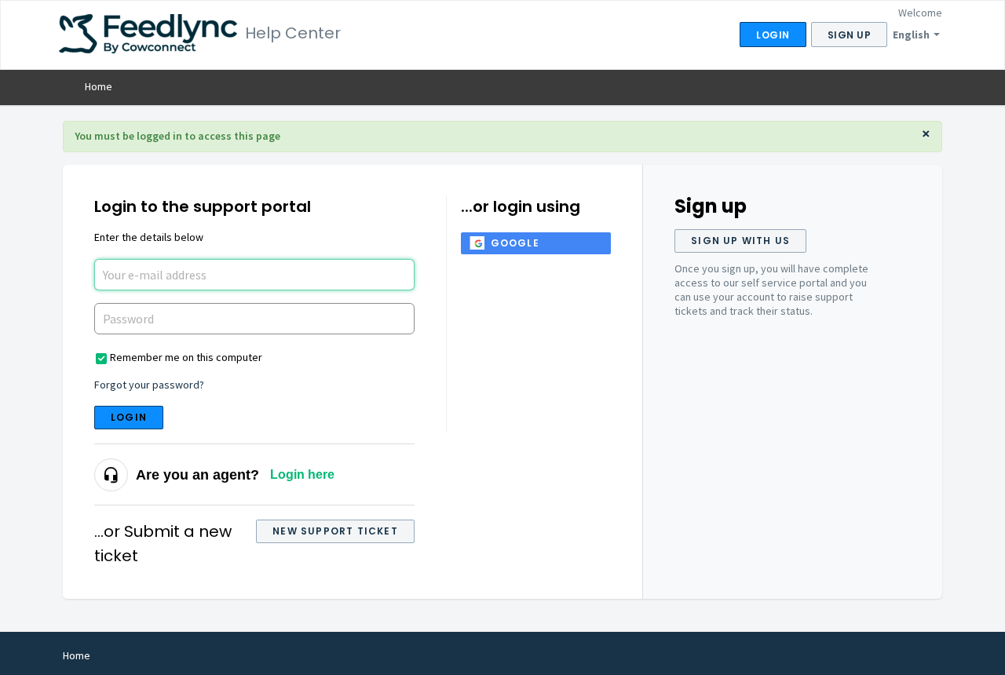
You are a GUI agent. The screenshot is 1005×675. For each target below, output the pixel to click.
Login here (302, 474)
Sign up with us (740, 240)
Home (98, 86)
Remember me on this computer (186, 357)
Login (129, 417)
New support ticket (335, 531)
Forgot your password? (149, 385)
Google (515, 243)
